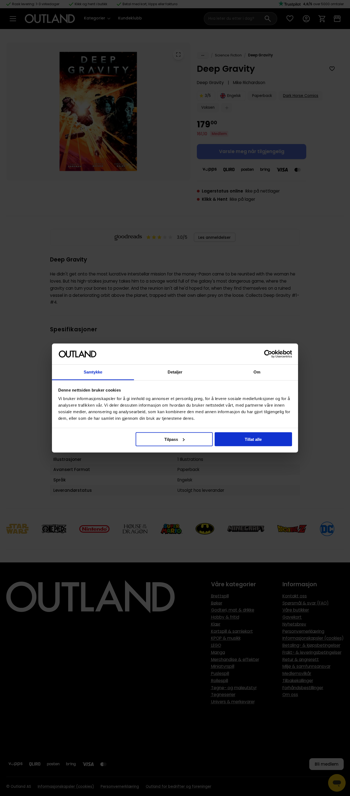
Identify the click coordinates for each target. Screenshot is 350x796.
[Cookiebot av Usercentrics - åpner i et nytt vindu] (268, 354)
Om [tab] (256, 372)
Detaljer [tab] (175, 372)
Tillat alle (253, 439)
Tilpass (171, 439)
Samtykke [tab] (93, 372)
